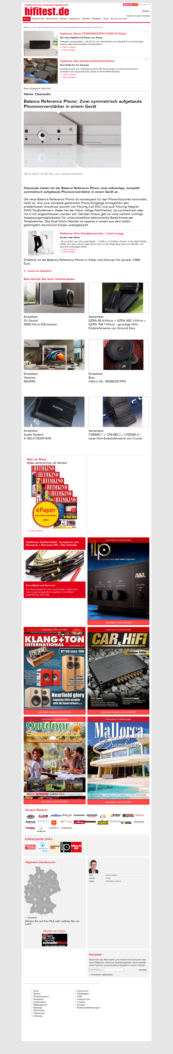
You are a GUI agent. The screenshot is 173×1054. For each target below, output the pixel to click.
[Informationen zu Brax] (66, 816)
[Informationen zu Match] (66, 823)
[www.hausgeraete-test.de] (42, 854)
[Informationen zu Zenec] (66, 829)
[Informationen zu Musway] (90, 823)
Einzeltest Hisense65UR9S (31, 377)
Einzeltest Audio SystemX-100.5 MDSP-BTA (37, 434)
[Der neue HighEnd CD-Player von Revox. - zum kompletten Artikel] (42, 43)
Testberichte (38, 18)
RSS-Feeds (39, 1010)
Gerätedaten (39, 1002)
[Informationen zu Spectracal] (139, 823)
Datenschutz (83, 999)
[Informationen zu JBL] (54, 823)
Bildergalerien (40, 1004)
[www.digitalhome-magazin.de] (30, 854)
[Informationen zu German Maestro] (128, 816)
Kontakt (81, 1004)
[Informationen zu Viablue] (41, 829)
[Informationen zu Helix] (30, 823)
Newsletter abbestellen (102, 974)
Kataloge (37, 1007)
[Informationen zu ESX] (102, 816)
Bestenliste (51, 18)
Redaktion (38, 999)
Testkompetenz (41, 996)
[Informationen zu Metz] (79, 823)
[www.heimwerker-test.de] (55, 854)
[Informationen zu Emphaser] (91, 816)
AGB (79, 996)
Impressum (83, 990)
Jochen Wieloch (111, 875)
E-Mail (108, 878)
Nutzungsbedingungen (88, 1007)
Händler (86, 18)
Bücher (37, 993)
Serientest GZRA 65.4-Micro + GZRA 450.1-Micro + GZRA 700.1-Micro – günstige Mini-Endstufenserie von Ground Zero (117, 322)
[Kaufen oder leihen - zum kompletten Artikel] (42, 243)
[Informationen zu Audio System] (43, 816)
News (27, 18)
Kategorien (74, 18)
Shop (106, 18)
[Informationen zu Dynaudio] (79, 816)
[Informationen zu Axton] (55, 816)
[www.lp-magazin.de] (65, 854)
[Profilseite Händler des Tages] (54, 945)
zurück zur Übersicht (39, 271)
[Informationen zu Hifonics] (43, 823)
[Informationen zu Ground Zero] (139, 816)
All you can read (119, 18)
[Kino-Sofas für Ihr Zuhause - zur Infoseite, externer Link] (42, 71)
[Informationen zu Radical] (126, 823)
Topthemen (39, 1013)
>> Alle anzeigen (67, 50)
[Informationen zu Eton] (115, 816)
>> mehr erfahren (35, 530)
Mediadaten (83, 993)
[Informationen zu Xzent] (54, 829)
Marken (63, 18)
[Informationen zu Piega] (115, 823)
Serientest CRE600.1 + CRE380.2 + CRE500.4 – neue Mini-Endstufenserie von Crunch (115, 434)
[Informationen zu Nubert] (102, 823)
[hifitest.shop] (76, 854)
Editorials (38, 1016)
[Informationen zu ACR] (30, 816)
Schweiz (32, 917)
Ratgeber (96, 18)
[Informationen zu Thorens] (30, 829)
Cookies (81, 1002)
